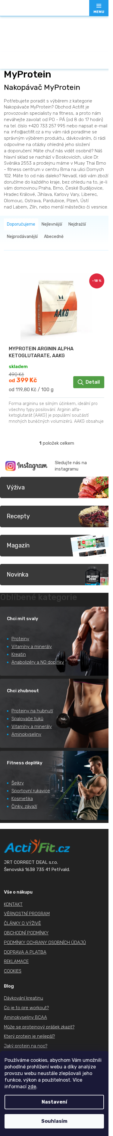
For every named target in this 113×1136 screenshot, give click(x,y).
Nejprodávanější (22, 236)
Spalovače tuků (27, 718)
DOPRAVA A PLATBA (25, 952)
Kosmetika (22, 798)
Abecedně (54, 236)
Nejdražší (77, 224)
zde (32, 1086)
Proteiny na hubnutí (32, 711)
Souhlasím (54, 1121)
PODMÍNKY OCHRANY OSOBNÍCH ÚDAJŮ (45, 942)
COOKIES (12, 971)
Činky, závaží (24, 806)
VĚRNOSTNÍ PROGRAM (27, 913)
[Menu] (98, 8)
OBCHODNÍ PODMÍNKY (26, 933)
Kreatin (18, 654)
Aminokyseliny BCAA (25, 1017)
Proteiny (20, 638)
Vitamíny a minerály (31, 646)
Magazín (18, 545)
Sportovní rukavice (30, 790)
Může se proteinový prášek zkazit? (39, 1027)
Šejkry (17, 783)
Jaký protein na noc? (25, 1046)
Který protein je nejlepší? (29, 1036)
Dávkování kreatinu (23, 998)
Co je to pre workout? (26, 1007)
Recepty (18, 516)
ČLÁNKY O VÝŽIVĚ (22, 923)
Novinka (17, 574)
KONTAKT (13, 904)
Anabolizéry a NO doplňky (37, 662)
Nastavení (54, 1102)
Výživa (16, 487)
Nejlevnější (52, 224)
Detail (93, 382)
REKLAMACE (16, 961)
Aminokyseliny (26, 734)
